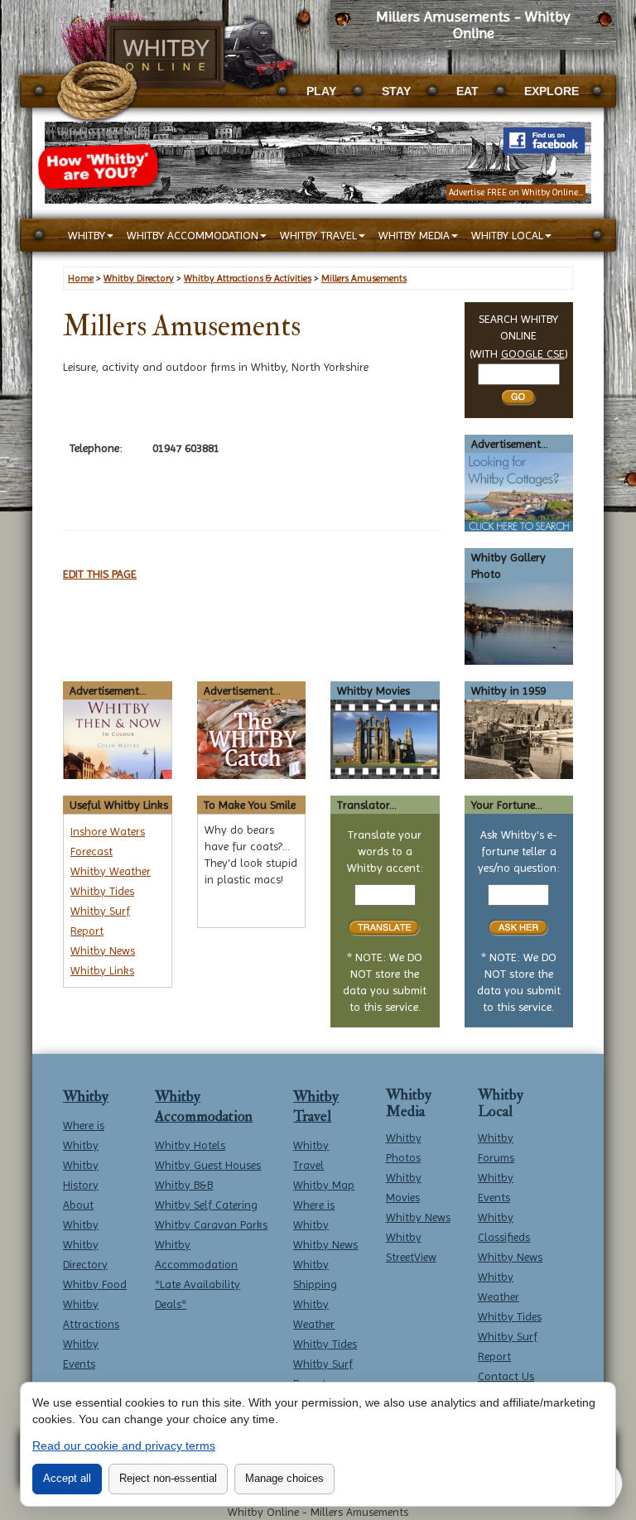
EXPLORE (551, 91)
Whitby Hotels (190, 1145)
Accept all (67, 1478)
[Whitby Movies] (385, 737)
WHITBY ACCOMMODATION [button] (192, 235)
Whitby (85, 1096)
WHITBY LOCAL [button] (507, 235)
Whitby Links (102, 970)
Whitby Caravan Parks (211, 1224)
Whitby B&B (184, 1184)
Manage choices (284, 1478)
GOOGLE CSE (533, 353)
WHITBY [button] (86, 235)
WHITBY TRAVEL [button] (318, 235)
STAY (396, 91)
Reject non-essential (168, 1478)
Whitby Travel (316, 1106)
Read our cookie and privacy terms (123, 1445)
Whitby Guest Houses (208, 1164)
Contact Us (506, 1376)
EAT (467, 91)
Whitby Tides (102, 890)
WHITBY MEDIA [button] (414, 235)
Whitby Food (95, 1284)
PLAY (321, 91)
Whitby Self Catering (206, 1204)
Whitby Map (323, 1184)
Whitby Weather (110, 871)
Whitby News (102, 950)
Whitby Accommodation (204, 1106)
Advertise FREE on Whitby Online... (516, 192)
